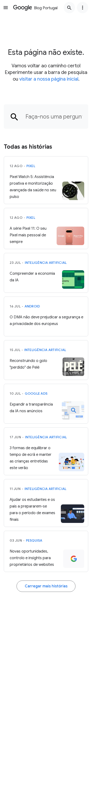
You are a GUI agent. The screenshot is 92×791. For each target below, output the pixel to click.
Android (32, 306)
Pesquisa (34, 540)
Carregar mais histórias (46, 586)
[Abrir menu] (5, 7)
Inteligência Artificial (46, 263)
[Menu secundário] (82, 7)
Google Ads (36, 393)
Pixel (30, 166)
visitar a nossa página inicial (48, 79)
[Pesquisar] (69, 7)
